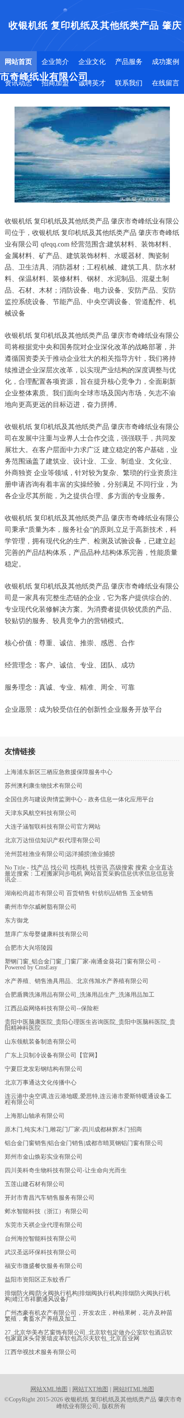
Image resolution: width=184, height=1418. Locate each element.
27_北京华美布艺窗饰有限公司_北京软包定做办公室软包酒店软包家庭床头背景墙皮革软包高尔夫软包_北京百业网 (88, 1336)
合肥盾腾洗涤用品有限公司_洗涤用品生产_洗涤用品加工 (79, 995)
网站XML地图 (49, 1389)
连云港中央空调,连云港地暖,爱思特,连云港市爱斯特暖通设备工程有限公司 (88, 1099)
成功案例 (165, 61)
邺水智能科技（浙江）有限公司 (47, 1212)
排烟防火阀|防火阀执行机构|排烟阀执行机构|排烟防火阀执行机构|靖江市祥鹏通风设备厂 (87, 1296)
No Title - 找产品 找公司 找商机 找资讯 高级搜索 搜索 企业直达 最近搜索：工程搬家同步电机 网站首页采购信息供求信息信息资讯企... (89, 874)
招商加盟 (55, 83)
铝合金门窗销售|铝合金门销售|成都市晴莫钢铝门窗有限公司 (84, 1143)
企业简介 (55, 61)
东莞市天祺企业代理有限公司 (44, 1225)
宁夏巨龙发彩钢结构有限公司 (44, 1069)
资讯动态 (18, 83)
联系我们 (128, 83)
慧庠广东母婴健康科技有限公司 (47, 934)
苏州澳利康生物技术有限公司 (44, 786)
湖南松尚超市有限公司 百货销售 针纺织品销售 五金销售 (79, 893)
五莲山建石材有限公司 (35, 1184)
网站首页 (18, 61)
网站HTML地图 (133, 1389)
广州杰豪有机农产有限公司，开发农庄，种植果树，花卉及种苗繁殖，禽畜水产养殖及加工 (88, 1316)
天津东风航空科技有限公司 (41, 813)
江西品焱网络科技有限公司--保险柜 (52, 1009)
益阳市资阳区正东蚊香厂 (38, 1280)
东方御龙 (17, 921)
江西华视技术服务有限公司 (41, 1352)
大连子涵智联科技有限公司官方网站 (53, 827)
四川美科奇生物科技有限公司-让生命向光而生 (66, 1171)
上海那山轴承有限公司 (35, 1116)
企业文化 (92, 61)
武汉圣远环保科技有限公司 (41, 1253)
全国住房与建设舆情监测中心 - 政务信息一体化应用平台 (79, 800)
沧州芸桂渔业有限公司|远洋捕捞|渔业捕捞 (60, 854)
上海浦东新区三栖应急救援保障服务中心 (59, 772)
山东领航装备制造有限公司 (41, 1042)
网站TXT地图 (90, 1389)
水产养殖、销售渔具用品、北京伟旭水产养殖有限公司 (76, 981)
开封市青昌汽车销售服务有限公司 (50, 1198)
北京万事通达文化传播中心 (41, 1083)
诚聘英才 (92, 83)
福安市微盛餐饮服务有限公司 (44, 1266)
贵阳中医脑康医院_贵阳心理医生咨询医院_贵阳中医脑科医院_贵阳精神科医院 (90, 1025)
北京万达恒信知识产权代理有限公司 (53, 841)
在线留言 (165, 83)
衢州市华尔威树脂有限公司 (41, 907)
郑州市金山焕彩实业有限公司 (44, 1157)
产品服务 (128, 61)
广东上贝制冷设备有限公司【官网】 (53, 1055)
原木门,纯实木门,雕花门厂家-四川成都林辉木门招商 (73, 1130)
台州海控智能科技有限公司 (41, 1239)
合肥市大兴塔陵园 (29, 948)
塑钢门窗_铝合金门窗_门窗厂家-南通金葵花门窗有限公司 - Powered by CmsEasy (82, 965)
